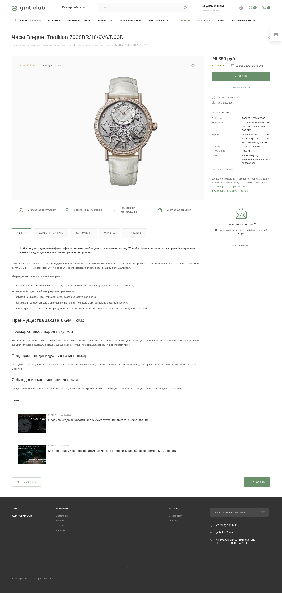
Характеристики (51, 233)
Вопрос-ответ (175, 516)
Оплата (109, 233)
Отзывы (60, 525)
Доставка (134, 233)
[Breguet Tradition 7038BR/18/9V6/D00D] (123, 131)
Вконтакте (131, 564)
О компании (62, 516)
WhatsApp (151, 564)
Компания (62, 509)
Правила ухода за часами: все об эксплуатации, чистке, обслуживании (98, 420)
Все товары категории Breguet (229, 186)
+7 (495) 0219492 (213, 6)
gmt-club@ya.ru (224, 532)
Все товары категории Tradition (230, 190)
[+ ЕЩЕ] (264, 21)
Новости (60, 520)
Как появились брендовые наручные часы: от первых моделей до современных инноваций (113, 450)
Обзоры (173, 520)
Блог (15, 509)
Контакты (60, 530)
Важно (21, 233)
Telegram (141, 564)
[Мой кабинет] (241, 8)
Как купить (83, 233)
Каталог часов (22, 516)
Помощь (174, 509)
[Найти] (185, 7)
